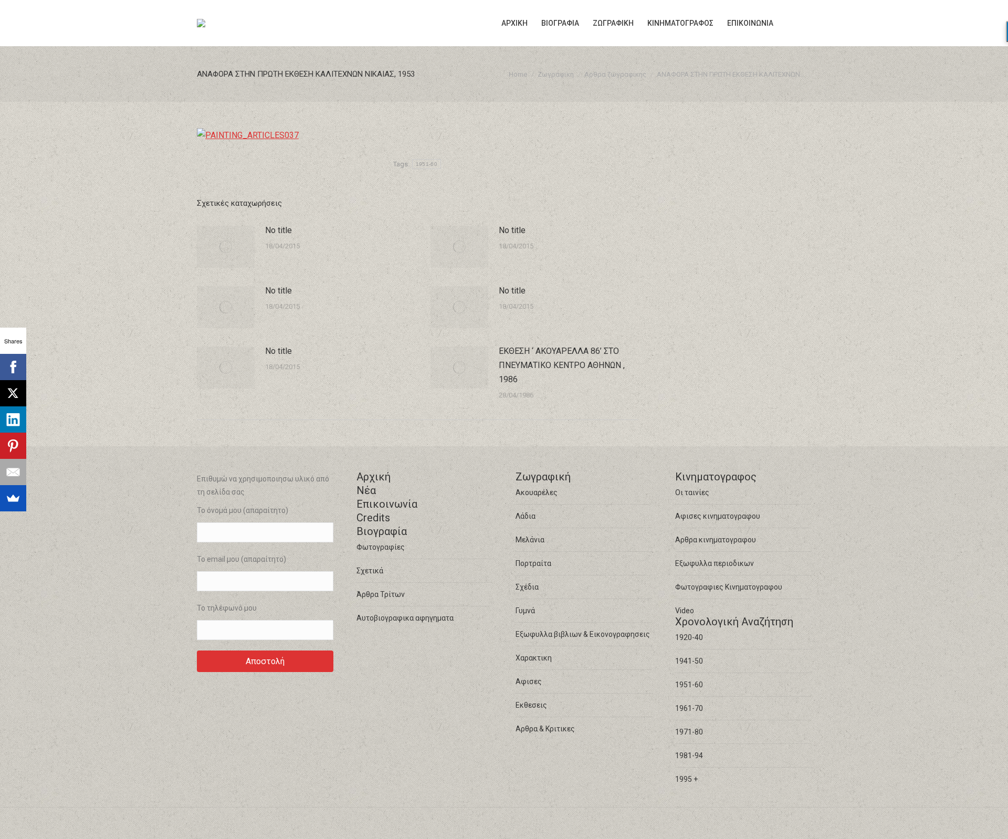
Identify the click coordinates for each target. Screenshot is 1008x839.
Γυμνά (525, 610)
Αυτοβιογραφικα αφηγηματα (405, 618)
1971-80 (689, 732)
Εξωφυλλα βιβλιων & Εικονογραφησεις (583, 634)
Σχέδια (527, 587)
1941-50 (689, 661)
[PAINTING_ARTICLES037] (248, 135)
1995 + (686, 779)
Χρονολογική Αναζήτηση (734, 621)
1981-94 (689, 755)
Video (684, 610)
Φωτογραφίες (380, 547)
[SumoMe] (13, 498)
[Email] (13, 472)
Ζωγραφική (543, 476)
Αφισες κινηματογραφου (717, 516)
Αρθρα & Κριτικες (545, 729)
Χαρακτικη (534, 658)
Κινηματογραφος (716, 476)
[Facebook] (13, 367)
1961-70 (689, 708)
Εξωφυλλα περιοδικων (714, 563)
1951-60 (426, 164)
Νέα (366, 490)
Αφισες (529, 681)
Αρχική (373, 476)
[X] (13, 393)
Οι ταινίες (692, 492)
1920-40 (689, 637)
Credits (373, 517)
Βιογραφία (381, 531)
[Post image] (226, 247)
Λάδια (526, 516)
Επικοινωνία (386, 504)
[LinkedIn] (13, 419)
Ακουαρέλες (537, 492)
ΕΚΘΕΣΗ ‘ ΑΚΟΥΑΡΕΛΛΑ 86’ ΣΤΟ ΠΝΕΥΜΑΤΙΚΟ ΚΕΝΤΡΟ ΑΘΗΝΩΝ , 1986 (562, 365)
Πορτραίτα (533, 563)
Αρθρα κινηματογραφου (715, 540)
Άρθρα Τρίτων (380, 594)
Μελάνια (530, 540)
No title (278, 230)
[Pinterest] (13, 446)
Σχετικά (369, 571)
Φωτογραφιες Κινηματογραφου (728, 587)
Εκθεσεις (531, 705)
